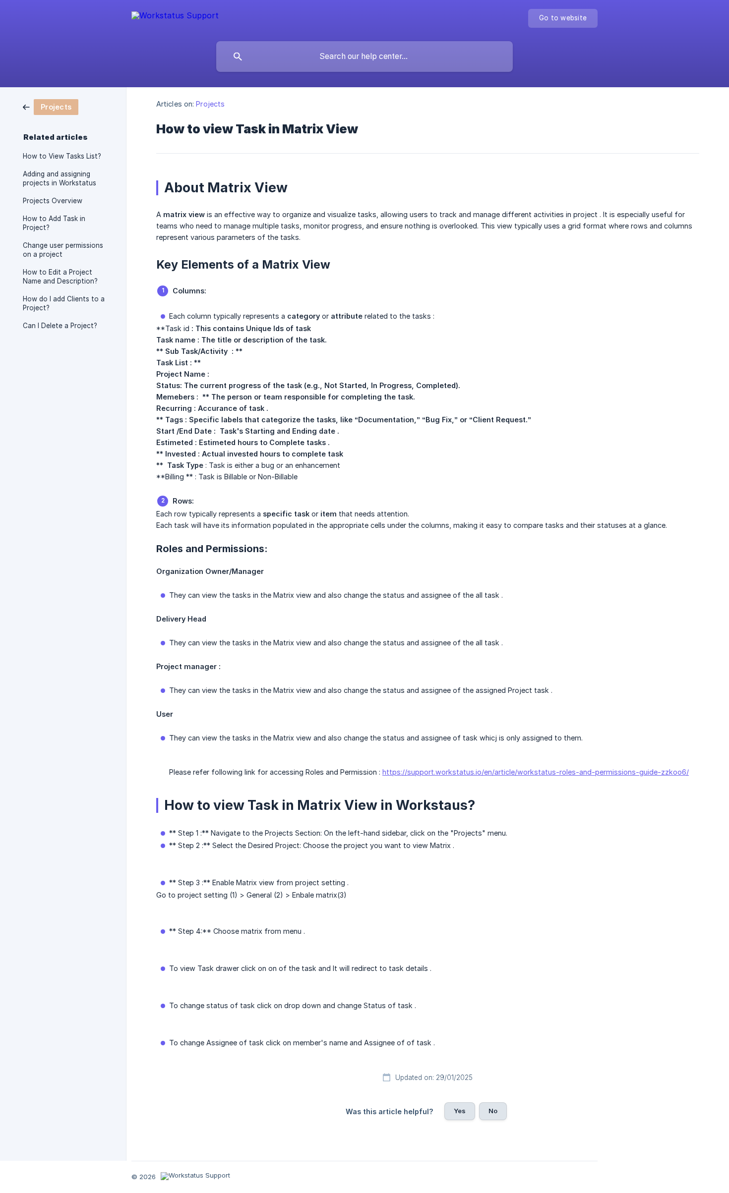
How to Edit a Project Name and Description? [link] (60, 276)
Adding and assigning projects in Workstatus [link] (59, 178)
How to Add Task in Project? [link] (54, 223)
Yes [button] (460, 1111)
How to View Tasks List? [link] (62, 156)
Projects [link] (210, 104)
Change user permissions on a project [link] (63, 249)
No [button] (492, 1111)
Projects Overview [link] (52, 201)
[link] (50, 106)
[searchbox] (364, 56)
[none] (175, 17)
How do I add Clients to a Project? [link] (64, 303)
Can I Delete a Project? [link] (60, 326)
